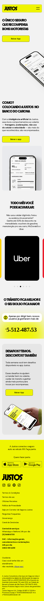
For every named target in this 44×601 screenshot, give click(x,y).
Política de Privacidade (11, 505)
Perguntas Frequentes (11, 514)
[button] (37, 8)
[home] (10, 8)
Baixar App (16, 38)
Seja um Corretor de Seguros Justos (17, 510)
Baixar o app (15, 139)
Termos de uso (8, 497)
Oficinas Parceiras (9, 501)
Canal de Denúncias (10, 522)
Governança (7, 518)
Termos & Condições (11, 493)
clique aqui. (18, 566)
